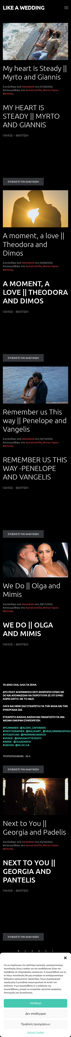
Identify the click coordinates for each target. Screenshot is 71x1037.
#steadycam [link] (11, 734)
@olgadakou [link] (22, 741)
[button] (65, 957)
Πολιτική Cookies (35, 1032)
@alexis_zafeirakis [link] (33, 727)
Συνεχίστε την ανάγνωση (23, 181)
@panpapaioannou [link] (33, 734)
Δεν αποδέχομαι (35, 1013)
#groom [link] (8, 745)
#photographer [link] (13, 731)
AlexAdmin (28, 86)
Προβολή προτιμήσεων (35, 1024)
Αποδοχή (35, 1003)
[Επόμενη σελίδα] (52, 951)
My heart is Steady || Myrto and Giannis (35, 72)
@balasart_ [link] (34, 731)
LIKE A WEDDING (23, 7)
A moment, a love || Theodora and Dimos (33, 244)
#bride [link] (7, 741)
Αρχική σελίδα (34, 90)
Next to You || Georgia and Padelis (34, 827)
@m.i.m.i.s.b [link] (22, 745)
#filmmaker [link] (10, 727)
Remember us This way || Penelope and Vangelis (35, 420)
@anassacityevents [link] (28, 738)
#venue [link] (8, 738)
